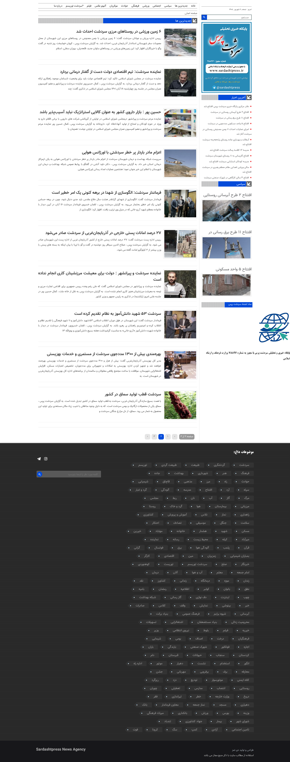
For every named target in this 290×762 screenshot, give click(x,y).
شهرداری (203, 473)
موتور (159, 663)
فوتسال (158, 548)
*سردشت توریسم (74, 6)
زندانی (183, 581)
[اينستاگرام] (46, 459)
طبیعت (195, 465)
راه (225, 481)
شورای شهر (242, 721)
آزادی (215, 729)
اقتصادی (169, 556)
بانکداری (182, 713)
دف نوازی (201, 597)
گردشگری (219, 465)
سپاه (246, 490)
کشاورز (162, 581)
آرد (227, 490)
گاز (228, 498)
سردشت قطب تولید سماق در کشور (133, 394)
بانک (144, 705)
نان (193, 498)
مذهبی (188, 481)
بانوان (227, 589)
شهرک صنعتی (198, 647)
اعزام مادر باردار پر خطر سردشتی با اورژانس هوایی (121, 152)
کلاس (162, 605)
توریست (168, 564)
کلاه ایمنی (243, 680)
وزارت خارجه (222, 696)
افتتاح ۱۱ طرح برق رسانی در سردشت (232, 118)
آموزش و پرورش (177, 514)
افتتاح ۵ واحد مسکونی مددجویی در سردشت (228, 124)
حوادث (124, 6)
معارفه (245, 672)
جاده (157, 473)
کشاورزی (148, 514)
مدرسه (187, 490)
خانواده (181, 531)
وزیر (156, 630)
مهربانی (181, 672)
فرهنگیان (243, 638)
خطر (198, 696)
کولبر (206, 589)
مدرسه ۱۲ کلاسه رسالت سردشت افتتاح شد (229, 150)
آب (210, 498)
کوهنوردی (144, 564)
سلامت (245, 523)
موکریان (114, 6)
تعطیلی (175, 688)
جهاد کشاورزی (193, 721)
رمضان (162, 589)
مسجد (222, 705)
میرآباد (245, 539)
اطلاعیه (185, 589)
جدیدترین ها (181, 6)
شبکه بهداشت (147, 597)
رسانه (176, 539)
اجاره (246, 647)
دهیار (180, 663)
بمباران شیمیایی (239, 556)
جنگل (223, 523)
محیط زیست (200, 539)
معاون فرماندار (170, 705)
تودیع (194, 680)
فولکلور (225, 647)
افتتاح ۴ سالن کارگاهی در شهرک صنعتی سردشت (226, 178)
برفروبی (204, 672)
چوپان (153, 688)
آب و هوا (197, 572)
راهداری (244, 514)
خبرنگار (245, 564)
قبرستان (173, 655)
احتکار (155, 523)
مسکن (245, 531)
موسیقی (201, 523)
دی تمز (235, 750)
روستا (152, 506)
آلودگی (165, 490)
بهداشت (179, 473)
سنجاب (220, 655)
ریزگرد (155, 680)
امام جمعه (243, 572)
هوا (199, 506)
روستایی (244, 688)
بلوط (206, 630)
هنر (224, 473)
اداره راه (138, 663)
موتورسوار (217, 680)
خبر (247, 605)
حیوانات (197, 655)
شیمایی (156, 638)
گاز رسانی (176, 597)
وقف (182, 605)
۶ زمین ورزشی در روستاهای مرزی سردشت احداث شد (118, 31)
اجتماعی (157, 6)
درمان (155, 572)
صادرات (140, 605)
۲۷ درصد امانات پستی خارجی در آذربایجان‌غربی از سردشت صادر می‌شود (103, 233)
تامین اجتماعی (240, 729)
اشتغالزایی (177, 622)
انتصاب (221, 688)
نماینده (154, 539)
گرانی (137, 548)
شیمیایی (143, 481)
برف (225, 672)
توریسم (142, 465)
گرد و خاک (176, 506)
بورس (225, 713)
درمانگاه (205, 581)
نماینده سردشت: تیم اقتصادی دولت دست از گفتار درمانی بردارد (110, 72)
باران (150, 647)
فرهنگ (245, 473)
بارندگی (172, 647)
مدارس (198, 688)
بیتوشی (226, 605)
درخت (220, 638)
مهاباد (158, 531)
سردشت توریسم (197, 564)
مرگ (246, 498)
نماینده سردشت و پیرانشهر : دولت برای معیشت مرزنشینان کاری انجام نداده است (99, 276)
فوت (135, 729)
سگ (174, 729)
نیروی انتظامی (181, 630)
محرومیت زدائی (240, 622)
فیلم (89, 6)
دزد (175, 680)
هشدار (203, 531)
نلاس (204, 514)
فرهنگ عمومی (191, 614)
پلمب (226, 548)
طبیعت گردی (169, 465)
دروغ (246, 696)
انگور (246, 663)
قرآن (246, 548)
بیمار (219, 721)
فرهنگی (135, 6)
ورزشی (145, 6)
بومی (178, 638)
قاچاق (166, 481)
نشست (201, 663)
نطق (246, 589)
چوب (246, 597)
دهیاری (245, 705)
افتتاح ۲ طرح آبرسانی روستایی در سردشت (230, 112)
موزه (226, 581)
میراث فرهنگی (155, 713)
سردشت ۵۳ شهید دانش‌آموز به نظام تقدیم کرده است (117, 314)
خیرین (137, 531)
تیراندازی (177, 696)
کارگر (147, 556)
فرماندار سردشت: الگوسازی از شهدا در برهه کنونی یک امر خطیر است (106, 193)
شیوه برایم (220, 614)
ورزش (204, 713)
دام (152, 655)
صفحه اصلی (191, 13)
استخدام (225, 663)
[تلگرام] (39, 459)
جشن (159, 672)
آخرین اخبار (238, 97)
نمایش (204, 605)
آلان (175, 572)
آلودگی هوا (202, 548)
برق (179, 548)
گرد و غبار (141, 490)
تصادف (177, 523)
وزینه (246, 713)
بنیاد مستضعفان (207, 622)
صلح (224, 564)
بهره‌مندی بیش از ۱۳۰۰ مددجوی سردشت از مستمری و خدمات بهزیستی (104, 354)
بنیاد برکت (162, 614)
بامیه (141, 589)
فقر (155, 696)
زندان (246, 581)
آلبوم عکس (100, 6)
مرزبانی (245, 506)
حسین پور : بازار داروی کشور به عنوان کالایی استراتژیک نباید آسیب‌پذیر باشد (100, 112)
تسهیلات (151, 622)
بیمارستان (221, 506)
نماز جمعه (199, 705)
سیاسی (168, 6)
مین (190, 556)
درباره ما (58, 6)
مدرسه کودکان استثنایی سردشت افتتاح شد (229, 161)
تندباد (167, 721)
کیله (224, 539)
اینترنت (225, 597)
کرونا (155, 729)
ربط (175, 498)
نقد (141, 581)
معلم (220, 572)
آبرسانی (244, 614)
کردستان (244, 655)
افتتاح (208, 490)
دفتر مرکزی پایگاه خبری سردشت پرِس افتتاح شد (226, 106)
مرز (208, 481)
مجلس (154, 498)
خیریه (245, 630)
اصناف (199, 638)
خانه (193, 6)
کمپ (194, 729)
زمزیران (211, 556)
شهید (224, 531)
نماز (224, 514)
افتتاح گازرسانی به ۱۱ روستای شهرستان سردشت (227, 156)
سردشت (244, 465)
